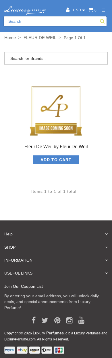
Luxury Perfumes (48, 333)
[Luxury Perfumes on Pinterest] (55, 320)
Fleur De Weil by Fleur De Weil (56, 146)
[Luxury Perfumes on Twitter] (43, 320)
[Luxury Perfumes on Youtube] (79, 320)
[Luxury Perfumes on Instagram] (67, 320)
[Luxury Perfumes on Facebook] (31, 320)
